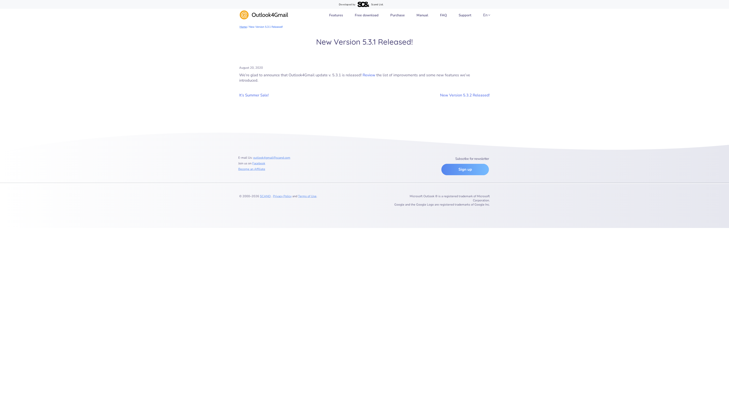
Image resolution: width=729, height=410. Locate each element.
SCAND (265, 196)
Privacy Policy (282, 196)
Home (243, 27)
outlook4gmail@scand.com (271, 158)
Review (369, 75)
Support (465, 15)
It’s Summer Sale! (254, 95)
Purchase (397, 15)
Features (336, 15)
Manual (422, 15)
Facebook (258, 163)
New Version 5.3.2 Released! (465, 95)
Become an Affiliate (251, 169)
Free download (367, 15)
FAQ (443, 15)
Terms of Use (307, 196)
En (485, 15)
